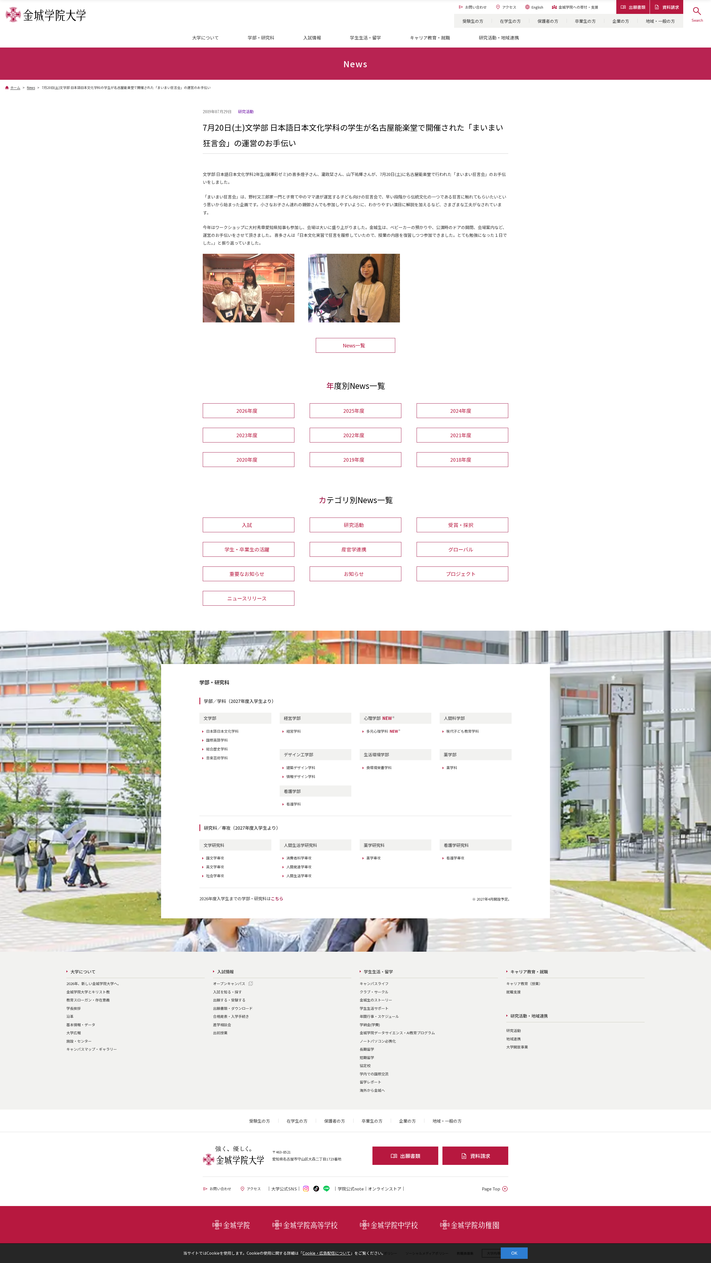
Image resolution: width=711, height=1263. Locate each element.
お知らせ (354, 573)
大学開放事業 (517, 1047)
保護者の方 (547, 21)
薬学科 (451, 767)
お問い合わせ (476, 7)
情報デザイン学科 (300, 776)
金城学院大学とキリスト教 (88, 992)
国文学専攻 (215, 858)
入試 (247, 524)
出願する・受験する (229, 1000)
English (537, 7)
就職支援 (513, 992)
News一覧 (354, 345)
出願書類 (637, 7)
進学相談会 (222, 1024)
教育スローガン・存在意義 (88, 1000)
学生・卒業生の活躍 (246, 549)
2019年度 (353, 459)
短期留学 (367, 1057)
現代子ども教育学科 (462, 731)
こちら (277, 898)
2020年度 (246, 459)
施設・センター (79, 1041)
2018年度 (460, 459)
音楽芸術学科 (217, 757)
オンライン (384, 1189)
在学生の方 (510, 21)
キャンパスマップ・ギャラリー (91, 1049)
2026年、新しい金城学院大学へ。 (93, 983)
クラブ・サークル (374, 992)
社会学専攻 (215, 875)
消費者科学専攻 (299, 858)
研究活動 (354, 524)
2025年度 (353, 410)
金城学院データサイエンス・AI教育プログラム (397, 1032)
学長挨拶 (73, 1008)
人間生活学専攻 (299, 875)
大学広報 (73, 1032)
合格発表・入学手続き (231, 1016)
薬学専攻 (373, 858)
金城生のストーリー (376, 1000)
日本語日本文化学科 (222, 731)
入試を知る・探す (227, 992)
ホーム (15, 87)
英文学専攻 (215, 866)
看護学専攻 (455, 858)
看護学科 (293, 804)
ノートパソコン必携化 (378, 1041)
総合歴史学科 (217, 749)
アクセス (509, 7)
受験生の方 (472, 21)
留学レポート (370, 1082)
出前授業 (220, 1032)
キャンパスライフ (374, 983)
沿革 (70, 1016)
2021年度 (460, 435)
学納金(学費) (370, 1024)
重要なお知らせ (246, 573)
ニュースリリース (247, 598)
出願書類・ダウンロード (233, 1008)
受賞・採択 (460, 524)
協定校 (365, 1065)
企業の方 (620, 21)
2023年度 (246, 435)
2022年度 (353, 435)
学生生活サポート (374, 1008)
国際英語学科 (217, 740)
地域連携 (513, 1038)
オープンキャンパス (229, 983)
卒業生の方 (585, 21)
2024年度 (460, 410)
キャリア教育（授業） (524, 983)
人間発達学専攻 (299, 866)
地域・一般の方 (660, 21)
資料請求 (670, 7)
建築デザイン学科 (300, 767)
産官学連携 (353, 549)
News (31, 87)
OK (514, 1253)
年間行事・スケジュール (379, 1016)
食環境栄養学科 (379, 767)
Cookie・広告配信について (326, 1253)
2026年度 (246, 410)
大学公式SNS (284, 1189)
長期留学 (367, 1049)
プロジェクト (461, 573)
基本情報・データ (80, 1024)
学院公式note (351, 1189)
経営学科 (293, 731)
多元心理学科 (383, 731)
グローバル (460, 549)
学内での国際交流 (374, 1073)
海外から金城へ (372, 1090)
